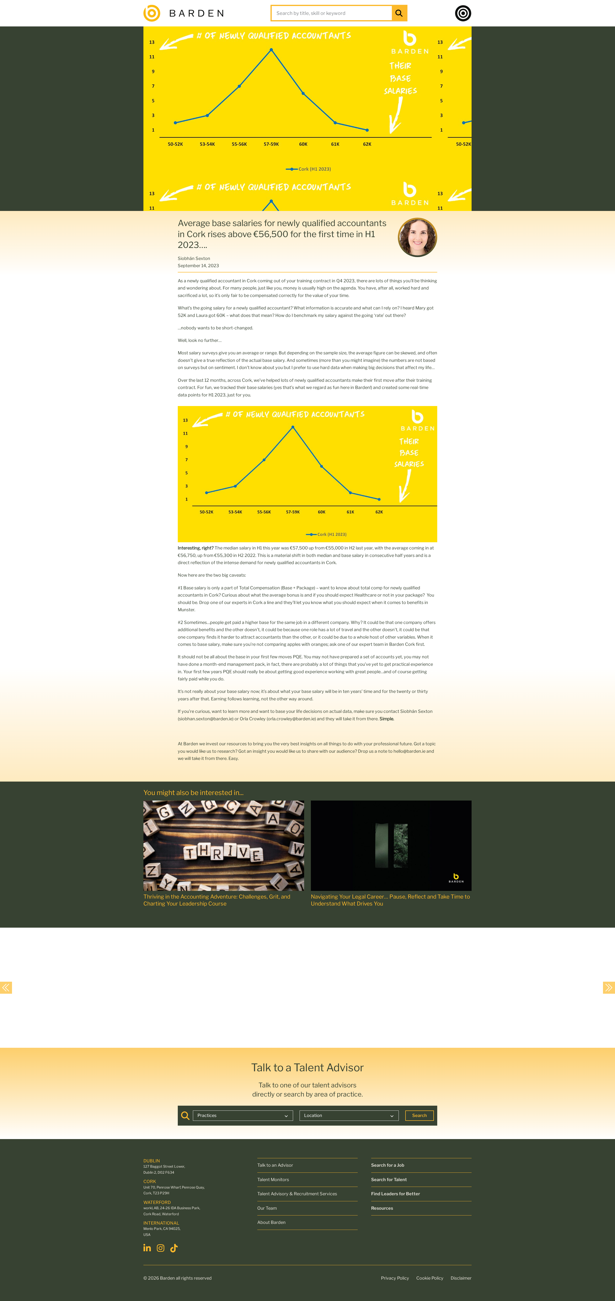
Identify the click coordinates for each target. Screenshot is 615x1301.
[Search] (399, 13)
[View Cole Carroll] (225, 987)
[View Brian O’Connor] (135, 987)
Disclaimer (461, 1278)
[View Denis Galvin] (315, 987)
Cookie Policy (429, 1278)
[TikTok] (174, 1248)
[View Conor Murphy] (45, 987)
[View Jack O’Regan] (495, 987)
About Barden (271, 1222)
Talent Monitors (273, 1179)
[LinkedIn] (147, 1248)
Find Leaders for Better (395, 1193)
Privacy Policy (395, 1278)
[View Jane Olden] (405, 987)
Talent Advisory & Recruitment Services (297, 1193)
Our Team (267, 1208)
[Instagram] (161, 1248)
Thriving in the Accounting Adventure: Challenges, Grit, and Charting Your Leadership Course (216, 900)
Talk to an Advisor (275, 1165)
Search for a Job (387, 1165)
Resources (382, 1208)
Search (419, 1115)
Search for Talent (389, 1179)
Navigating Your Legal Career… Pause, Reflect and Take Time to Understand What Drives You (390, 900)
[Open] (463, 13)
